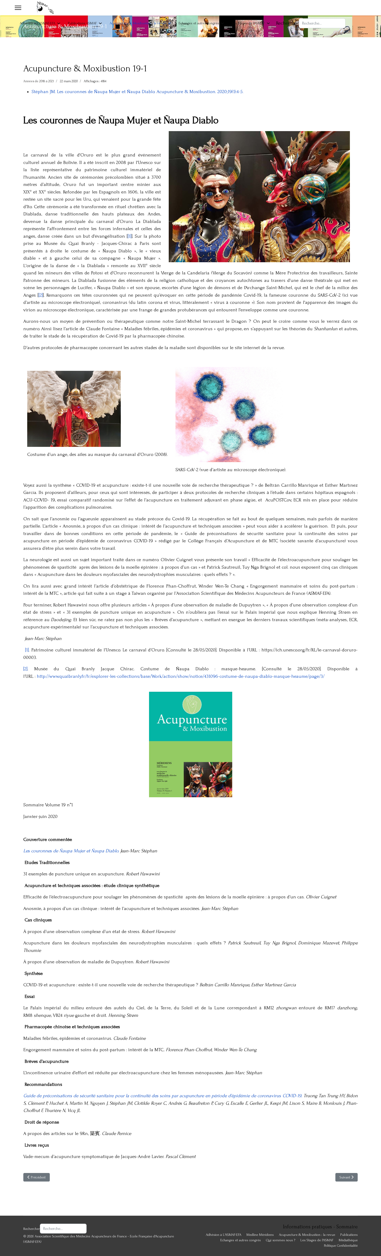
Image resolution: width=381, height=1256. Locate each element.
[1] (129, 236)
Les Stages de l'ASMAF (248, 23)
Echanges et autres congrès (199, 23)
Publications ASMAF (82, 23)
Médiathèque (348, 1240)
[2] (41, 295)
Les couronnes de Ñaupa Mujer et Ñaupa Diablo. (71, 851)
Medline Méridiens (260, 1235)
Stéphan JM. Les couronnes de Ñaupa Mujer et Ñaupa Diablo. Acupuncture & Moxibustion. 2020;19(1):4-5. (137, 91)
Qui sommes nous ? (280, 1240)
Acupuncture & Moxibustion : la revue (138, 23)
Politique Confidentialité (341, 1245)
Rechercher (287, 23)
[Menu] (18, 8)
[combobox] (322, 23)
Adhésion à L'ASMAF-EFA (37, 23)
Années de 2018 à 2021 (38, 81)
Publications (349, 1235)
